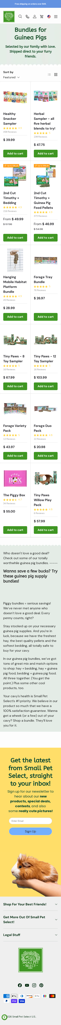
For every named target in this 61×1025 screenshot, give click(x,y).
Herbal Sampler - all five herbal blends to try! (44, 121)
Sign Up (30, 831)
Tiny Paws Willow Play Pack (43, 500)
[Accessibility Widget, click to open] (4, 1017)
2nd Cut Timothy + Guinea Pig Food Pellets (43, 200)
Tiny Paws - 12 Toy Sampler (45, 358)
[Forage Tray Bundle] (46, 260)
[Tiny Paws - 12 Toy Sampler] (46, 339)
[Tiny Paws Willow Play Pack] (46, 478)
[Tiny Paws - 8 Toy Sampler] (15, 339)
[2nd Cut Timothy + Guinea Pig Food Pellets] (46, 176)
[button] (41, 16)
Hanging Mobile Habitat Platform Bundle (15, 284)
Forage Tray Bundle (43, 279)
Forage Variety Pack (14, 428)
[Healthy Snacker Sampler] (15, 97)
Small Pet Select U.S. (24, 1016)
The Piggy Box (14, 495)
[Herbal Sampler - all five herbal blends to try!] (46, 97)
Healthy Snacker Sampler (9, 119)
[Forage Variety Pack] (15, 409)
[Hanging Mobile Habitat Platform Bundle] (15, 260)
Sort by (8, 72)
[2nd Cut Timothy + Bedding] (15, 176)
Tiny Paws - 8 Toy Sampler (14, 358)
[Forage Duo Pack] (46, 409)
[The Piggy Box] (15, 478)
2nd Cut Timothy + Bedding (11, 198)
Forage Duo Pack (43, 428)
